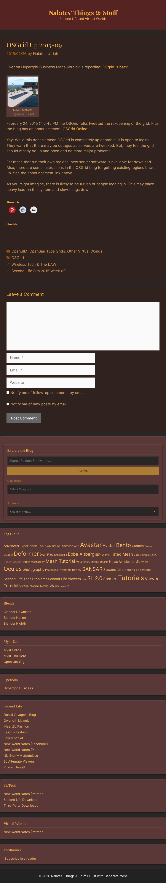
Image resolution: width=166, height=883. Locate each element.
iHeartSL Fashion (16, 726)
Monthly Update (99, 562)
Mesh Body (38, 561)
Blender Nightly (15, 623)
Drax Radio (60, 554)
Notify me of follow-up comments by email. (47, 392)
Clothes (138, 546)
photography (33, 569)
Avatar (109, 545)
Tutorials (131, 578)
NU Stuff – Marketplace (21, 756)
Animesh (67, 546)
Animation (54, 546)
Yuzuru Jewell (14, 767)
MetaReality (83, 561)
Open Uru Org (14, 662)
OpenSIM (19, 251)
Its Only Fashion (16, 732)
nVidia (144, 561)
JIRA (154, 554)
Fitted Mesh (121, 554)
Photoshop (51, 569)
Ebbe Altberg (81, 554)
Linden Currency (13, 562)
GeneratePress (116, 876)
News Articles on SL (124, 562)
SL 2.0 (94, 578)
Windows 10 (62, 586)
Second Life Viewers (64, 579)
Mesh (26, 561)
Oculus (13, 568)
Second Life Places (137, 569)
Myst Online (12, 650)
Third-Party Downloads (21, 806)
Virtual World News (34, 586)
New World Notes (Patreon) (24, 750)
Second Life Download (20, 800)
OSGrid (17, 258)
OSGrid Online (75, 129)
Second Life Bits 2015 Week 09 (38, 271)
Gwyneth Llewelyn (17, 721)
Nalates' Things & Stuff (83, 12)
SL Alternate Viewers (19, 761)
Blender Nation (15, 618)
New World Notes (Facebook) (26, 744)
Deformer (26, 553)
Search (83, 471)
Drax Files (46, 554)
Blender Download (17, 612)
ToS (114, 579)
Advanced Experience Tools (25, 546)
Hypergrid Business (18, 688)
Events (106, 554)
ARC (76, 546)
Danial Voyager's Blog (20, 715)
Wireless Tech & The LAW (33, 264)
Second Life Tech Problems (25, 579)
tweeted (96, 123)
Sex (84, 579)
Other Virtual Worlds (84, 251)
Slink (107, 579)
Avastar (91, 545)
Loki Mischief (13, 738)
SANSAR (92, 569)
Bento (123, 545)
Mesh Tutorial (60, 561)
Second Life (113, 569)
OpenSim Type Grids (47, 251)
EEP (98, 554)
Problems (65, 569)
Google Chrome (142, 554)
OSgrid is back (115, 67)
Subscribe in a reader (20, 859)
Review (76, 569)
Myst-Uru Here (15, 656)
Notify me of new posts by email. (39, 404)
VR (51, 586)
